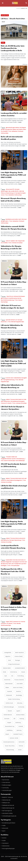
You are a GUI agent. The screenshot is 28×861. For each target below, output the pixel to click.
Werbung (4, 151)
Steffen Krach (9, 703)
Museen (10, 711)
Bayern (7, 734)
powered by (21, 8)
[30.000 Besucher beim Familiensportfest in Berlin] (14, 30)
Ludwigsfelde (7, 652)
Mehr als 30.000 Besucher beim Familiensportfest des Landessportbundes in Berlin (12, 48)
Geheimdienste (8, 714)
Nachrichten (4, 15)
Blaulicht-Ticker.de (7, 797)
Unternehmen (6, 782)
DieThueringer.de (7, 810)
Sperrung (19, 730)
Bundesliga (19, 695)
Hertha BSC (22, 742)
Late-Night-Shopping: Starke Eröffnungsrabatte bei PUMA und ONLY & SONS (13, 175)
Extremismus (13, 672)
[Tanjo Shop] (14, 76)
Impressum (5, 843)
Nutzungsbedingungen (8, 848)
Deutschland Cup (9, 726)
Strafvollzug (20, 676)
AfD (14, 718)
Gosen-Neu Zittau (10, 746)
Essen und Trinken (18, 687)
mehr (20, 122)
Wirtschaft (5, 828)
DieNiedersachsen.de (8, 805)
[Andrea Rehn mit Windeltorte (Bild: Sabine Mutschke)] (14, 269)
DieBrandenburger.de (8, 808)
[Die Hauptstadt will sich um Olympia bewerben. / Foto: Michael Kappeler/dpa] (14, 321)
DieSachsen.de (6, 800)
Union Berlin (20, 683)
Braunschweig (10, 749)
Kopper (9, 722)
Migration (7, 656)
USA (12, 676)
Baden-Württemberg (14, 699)
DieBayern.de (6, 802)
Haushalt (9, 691)
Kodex (4, 840)
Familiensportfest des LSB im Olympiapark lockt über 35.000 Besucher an (12, 571)
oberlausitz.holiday (7, 813)
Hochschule (21, 707)
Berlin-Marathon (19, 652)
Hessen (23, 672)
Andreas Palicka (20, 714)
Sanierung (18, 722)
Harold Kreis (7, 679)
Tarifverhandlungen (9, 707)
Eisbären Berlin (7, 668)
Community (5, 788)
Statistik (21, 726)
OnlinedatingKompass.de (9, 816)
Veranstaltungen (7, 790)
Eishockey (19, 703)
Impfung (22, 718)
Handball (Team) (17, 734)
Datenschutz (5, 846)
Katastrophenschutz (8, 742)
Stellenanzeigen (6, 785)
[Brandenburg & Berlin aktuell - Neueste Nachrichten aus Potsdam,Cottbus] (15, 3)
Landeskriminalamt (20, 668)
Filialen (7, 687)
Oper (5, 676)
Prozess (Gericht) (19, 679)
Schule (20, 749)
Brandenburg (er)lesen (8, 823)
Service (4, 838)
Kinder (4, 672)
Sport (3, 22)
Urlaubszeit (9, 695)
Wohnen (21, 746)
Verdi (9, 660)
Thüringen (17, 660)
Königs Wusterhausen (14, 664)
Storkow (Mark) (19, 656)
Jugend (18, 711)
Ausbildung (9, 730)
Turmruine (6, 718)
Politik (4, 296)
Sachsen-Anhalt (14, 738)
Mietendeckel (8, 683)
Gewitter (18, 691)
